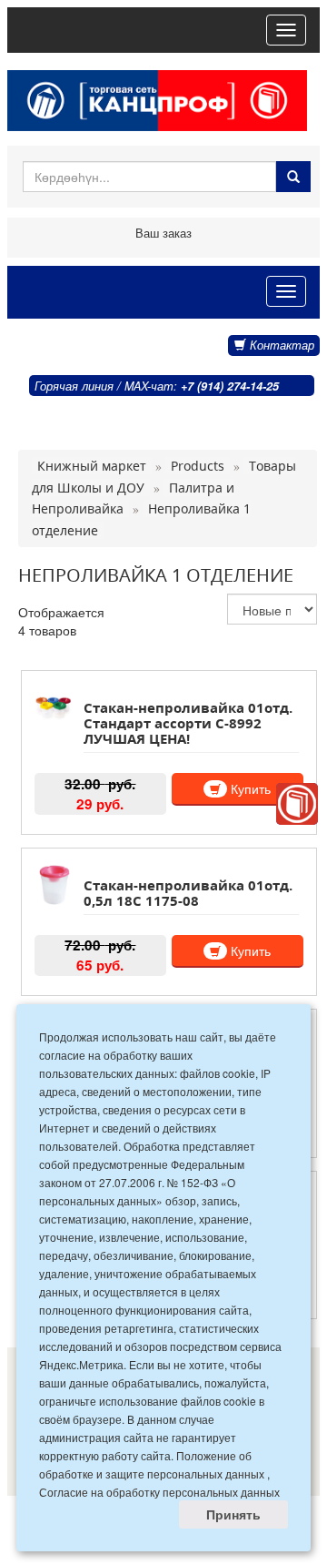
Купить (249, 788)
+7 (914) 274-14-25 (230, 386)
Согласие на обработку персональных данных (159, 1491)
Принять (233, 1514)
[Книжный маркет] (297, 804)
